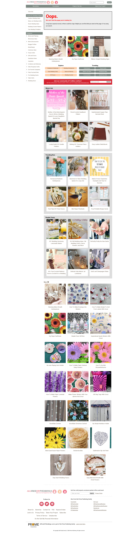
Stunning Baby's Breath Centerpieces (56, 60)
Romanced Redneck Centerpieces (56, 180)
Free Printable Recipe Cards (99, 209)
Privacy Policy (77, 82)
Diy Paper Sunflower (78, 59)
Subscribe (30, 11)
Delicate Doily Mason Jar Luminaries (77, 272)
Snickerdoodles (78, 450)
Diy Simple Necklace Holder (100, 423)
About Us (30, 510)
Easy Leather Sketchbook (99, 144)
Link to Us (30, 513)
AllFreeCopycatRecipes (99, 504)
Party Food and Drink (33, 72)
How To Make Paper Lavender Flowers (55, 395)
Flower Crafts (31, 52)
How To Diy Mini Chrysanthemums (101, 366)
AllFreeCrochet (74, 504)
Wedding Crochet (69, 75)
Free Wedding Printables (34, 29)
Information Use (85, 82)
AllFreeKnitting (74, 506)
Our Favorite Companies (34, 69)
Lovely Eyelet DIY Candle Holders (56, 145)
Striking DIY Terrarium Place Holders (78, 145)
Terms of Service (41, 516)
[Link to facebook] (41, 504)
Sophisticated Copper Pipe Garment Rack (100, 113)
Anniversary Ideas (32, 39)
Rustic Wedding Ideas (33, 24)
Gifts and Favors (32, 55)
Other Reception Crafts (34, 66)
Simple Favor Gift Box (78, 336)
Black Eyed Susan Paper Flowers (55, 450)
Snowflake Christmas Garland (78, 423)
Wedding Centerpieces (69, 68)
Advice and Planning (33, 36)
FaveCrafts (73, 502)
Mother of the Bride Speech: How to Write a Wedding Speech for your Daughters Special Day (56, 115)
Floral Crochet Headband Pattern (78, 113)
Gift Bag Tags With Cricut (100, 394)
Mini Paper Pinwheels (78, 209)
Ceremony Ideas (32, 50)
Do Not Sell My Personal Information (46, 519)
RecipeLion (96, 508)
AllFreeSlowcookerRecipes (100, 506)
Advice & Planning (69, 71)
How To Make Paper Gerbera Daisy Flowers (78, 366)
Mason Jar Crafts (87, 71)
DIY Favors (52, 75)
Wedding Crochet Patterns (34, 26)
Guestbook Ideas (32, 58)
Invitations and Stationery (34, 64)
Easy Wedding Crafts (53, 71)
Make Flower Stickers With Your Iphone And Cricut (78, 395)
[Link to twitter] (47, 504)
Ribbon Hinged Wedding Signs (100, 59)
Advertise (38, 510)
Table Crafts (31, 78)
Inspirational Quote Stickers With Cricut (100, 337)
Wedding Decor (32, 80)
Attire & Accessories (33, 41)
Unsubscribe (53, 516)
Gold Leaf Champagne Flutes (99, 271)
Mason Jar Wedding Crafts (35, 21)
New (45, 282)
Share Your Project (52, 513)
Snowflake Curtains (55, 423)
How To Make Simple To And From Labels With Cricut (101, 308)
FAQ (53, 510)
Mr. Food (96, 502)
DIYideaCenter (74, 510)
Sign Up (108, 81)
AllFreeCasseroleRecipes (100, 510)
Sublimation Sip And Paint (100, 450)
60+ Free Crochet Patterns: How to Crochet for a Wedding (56, 272)
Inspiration (30, 61)
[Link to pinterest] (52, 504)
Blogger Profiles (32, 44)
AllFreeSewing (74, 508)
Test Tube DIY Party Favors (56, 209)
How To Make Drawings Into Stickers (78, 308)
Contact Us (46, 510)
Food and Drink (87, 75)
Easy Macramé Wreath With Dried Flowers (95, 479)
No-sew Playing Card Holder (55, 365)
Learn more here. (80, 524)
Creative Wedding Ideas (34, 18)
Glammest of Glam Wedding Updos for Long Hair (78, 180)
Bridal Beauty (31, 47)
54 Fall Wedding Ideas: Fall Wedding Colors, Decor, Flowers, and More (78, 243)
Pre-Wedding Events (33, 75)
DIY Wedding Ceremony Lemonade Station (56, 242)
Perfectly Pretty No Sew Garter (99, 241)
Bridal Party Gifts (103, 75)
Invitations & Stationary (52, 68)
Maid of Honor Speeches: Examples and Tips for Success (99, 181)
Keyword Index (60, 510)
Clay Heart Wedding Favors (61, 478)
